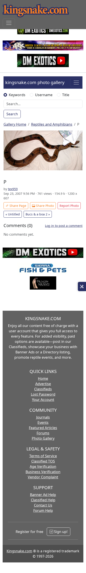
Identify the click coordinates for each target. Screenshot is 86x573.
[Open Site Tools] (82, 286)
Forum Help (43, 510)
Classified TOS (43, 461)
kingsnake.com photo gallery (34, 82)
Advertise (43, 383)
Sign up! (60, 531)
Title (65, 94)
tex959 (13, 189)
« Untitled (13, 214)
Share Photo (44, 206)
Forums (43, 433)
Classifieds (43, 389)
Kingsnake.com (19, 551)
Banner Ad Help (43, 494)
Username (43, 94)
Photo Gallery (43, 438)
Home (43, 378)
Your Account (43, 399)
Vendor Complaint (43, 477)
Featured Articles (43, 427)
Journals (43, 417)
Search (12, 114)
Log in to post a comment (63, 226)
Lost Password (43, 394)
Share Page (17, 206)
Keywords (17, 94)
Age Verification (43, 466)
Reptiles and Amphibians (51, 124)
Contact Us (43, 505)
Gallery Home (15, 124)
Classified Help (43, 500)
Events (43, 422)
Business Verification (43, 471)
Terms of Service (43, 456)
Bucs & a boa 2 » (38, 214)
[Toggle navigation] (9, 22)
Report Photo (69, 206)
